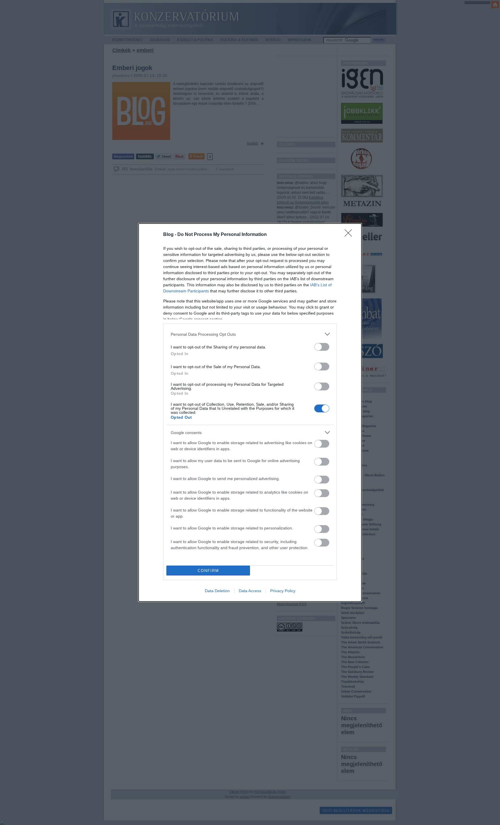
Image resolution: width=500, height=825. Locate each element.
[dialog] (250, 412)
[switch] (321, 347)
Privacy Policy (282, 590)
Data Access (250, 590)
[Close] (350, 234)
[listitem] (250, 334)
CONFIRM (208, 571)
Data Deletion (217, 590)
